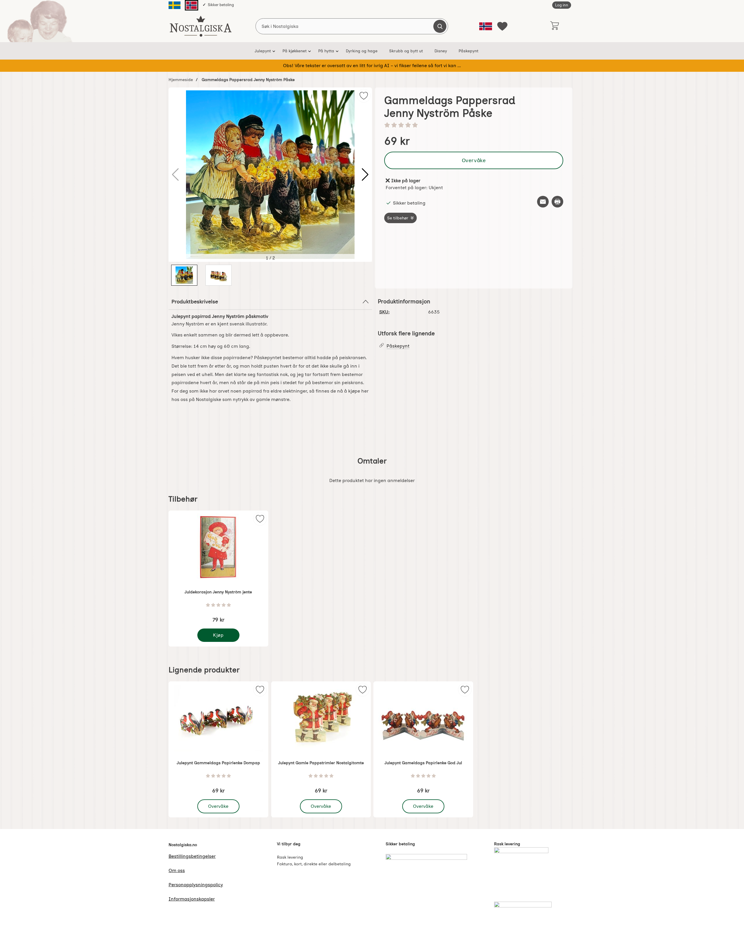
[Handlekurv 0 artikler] (554, 26)
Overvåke (474, 160)
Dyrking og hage (362, 50)
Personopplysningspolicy (196, 884)
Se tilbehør (397, 218)
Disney (440, 50)
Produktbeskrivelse (194, 301)
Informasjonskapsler (192, 899)
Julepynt (263, 50)
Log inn (561, 5)
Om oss (177, 870)
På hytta (326, 50)
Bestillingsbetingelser (192, 856)
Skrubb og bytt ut (406, 50)
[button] (365, 174)
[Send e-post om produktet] (543, 201)
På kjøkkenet (294, 50)
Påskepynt (468, 50)
